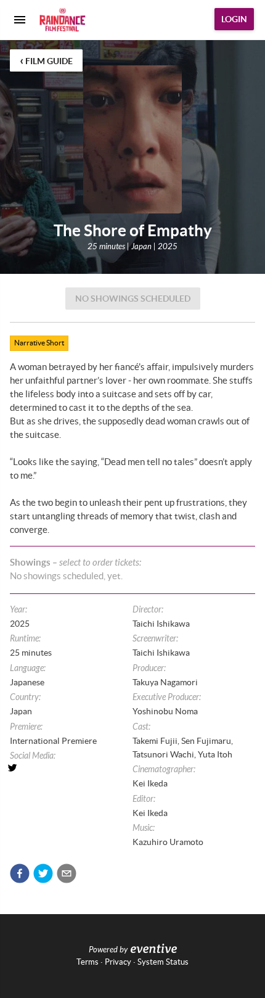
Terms (87, 962)
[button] (20, 873)
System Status (163, 962)
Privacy (118, 962)
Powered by (108, 950)
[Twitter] (71, 768)
